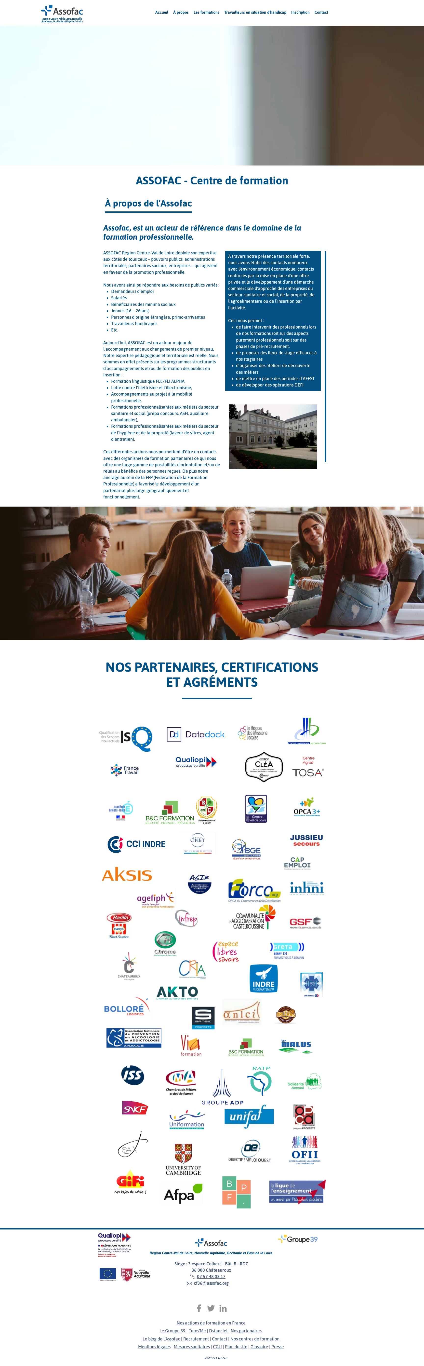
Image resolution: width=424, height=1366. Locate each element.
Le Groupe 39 (172, 1330)
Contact (220, 1338)
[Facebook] (199, 1308)
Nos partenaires (247, 1330)
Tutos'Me (197, 1330)
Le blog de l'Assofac (162, 1338)
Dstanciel (218, 1330)
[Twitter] (211, 1308)
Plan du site (236, 1346)
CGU (217, 1346)
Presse (277, 1346)
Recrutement (196, 1338)
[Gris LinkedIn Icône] (223, 1308)
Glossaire (259, 1346)
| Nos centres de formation (253, 1338)
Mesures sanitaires (192, 1346)
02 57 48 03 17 (211, 1276)
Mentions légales (154, 1346)
